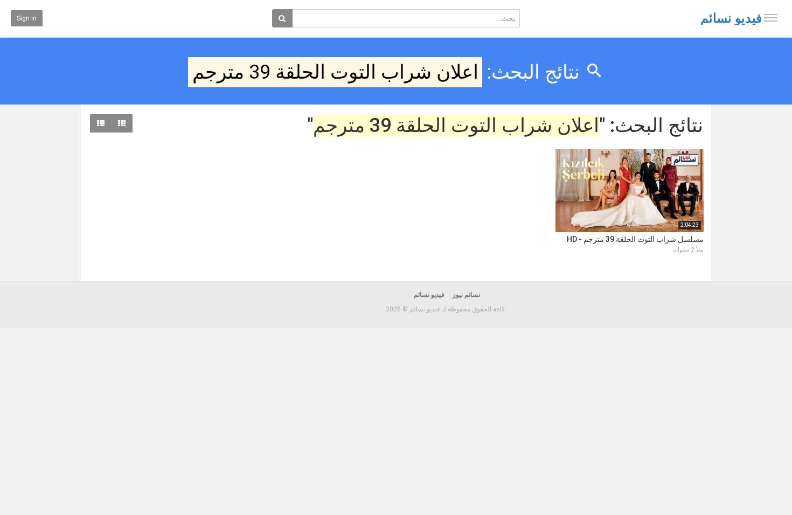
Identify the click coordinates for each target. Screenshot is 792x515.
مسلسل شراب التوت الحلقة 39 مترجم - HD (635, 239)
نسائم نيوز (466, 294)
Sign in (27, 18)
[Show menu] (770, 18)
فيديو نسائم (731, 18)
